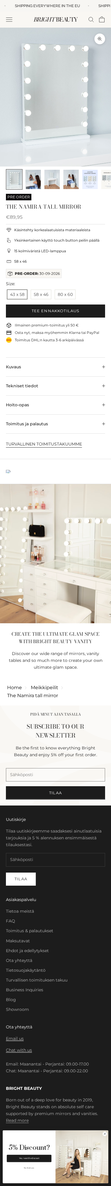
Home (14, 687)
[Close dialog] (104, 1133)
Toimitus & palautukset (29, 930)
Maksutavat (18, 941)
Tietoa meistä (20, 911)
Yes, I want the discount (29, 1159)
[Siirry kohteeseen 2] (33, 179)
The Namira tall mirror (32, 695)
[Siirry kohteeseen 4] (71, 179)
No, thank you (29, 1168)
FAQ (10, 921)
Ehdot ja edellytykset (27, 950)
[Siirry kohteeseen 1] (14, 179)
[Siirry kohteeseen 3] (52, 179)
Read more (17, 1120)
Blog (11, 999)
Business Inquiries (24, 989)
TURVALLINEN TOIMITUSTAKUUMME (44, 444)
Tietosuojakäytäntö (26, 970)
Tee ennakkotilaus (56, 310)
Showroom (17, 1009)
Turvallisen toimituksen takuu (36, 980)
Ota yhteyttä (19, 960)
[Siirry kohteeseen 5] (90, 179)
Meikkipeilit (44, 687)
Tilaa (55, 792)
